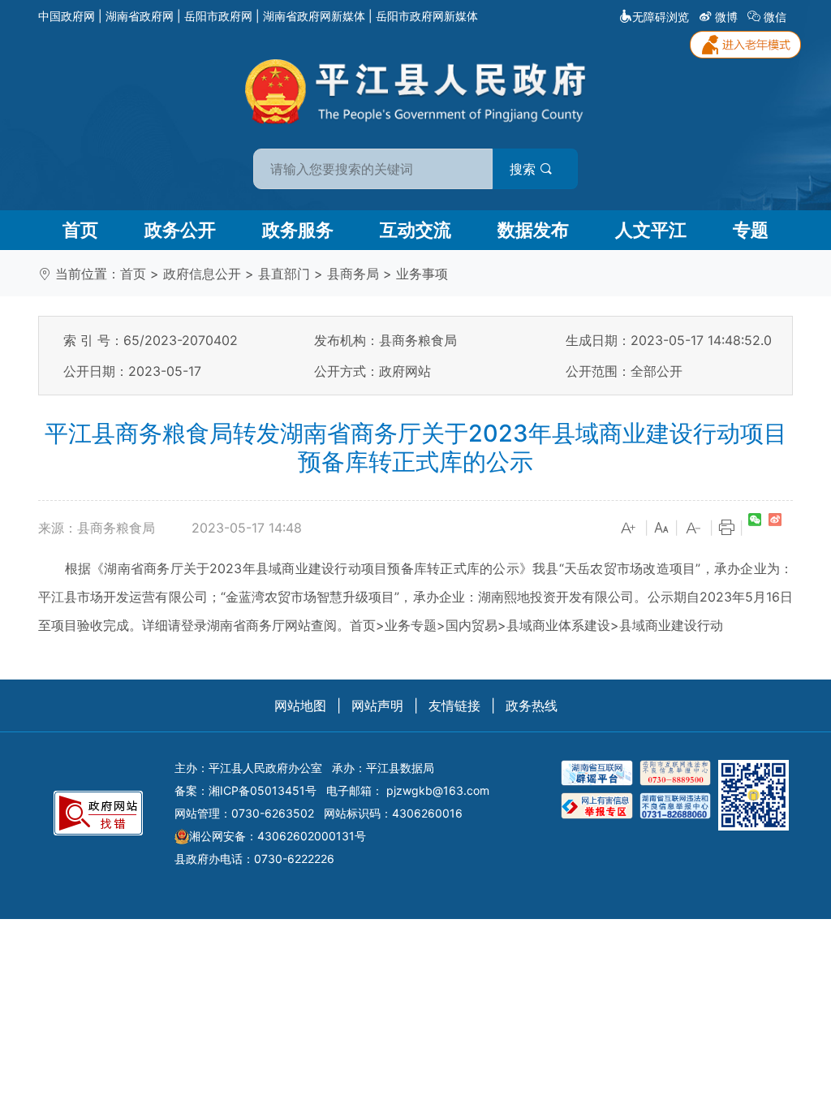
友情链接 (454, 705)
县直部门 (284, 273)
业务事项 (422, 273)
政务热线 (532, 705)
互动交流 (415, 229)
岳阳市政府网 (218, 16)
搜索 (525, 169)
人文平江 (651, 229)
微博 (726, 17)
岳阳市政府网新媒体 (427, 16)
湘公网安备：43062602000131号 (277, 836)
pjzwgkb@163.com (437, 790)
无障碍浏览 (660, 17)
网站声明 (377, 705)
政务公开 (180, 229)
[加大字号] (628, 528)
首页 (80, 229)
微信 (775, 17)
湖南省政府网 (139, 16)
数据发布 (533, 229)
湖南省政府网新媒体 (314, 16)
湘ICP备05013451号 (262, 790)
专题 (751, 229)
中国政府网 (66, 16)
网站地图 (300, 705)
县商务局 (353, 273)
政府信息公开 (202, 273)
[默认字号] (661, 528)
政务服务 (298, 229)
